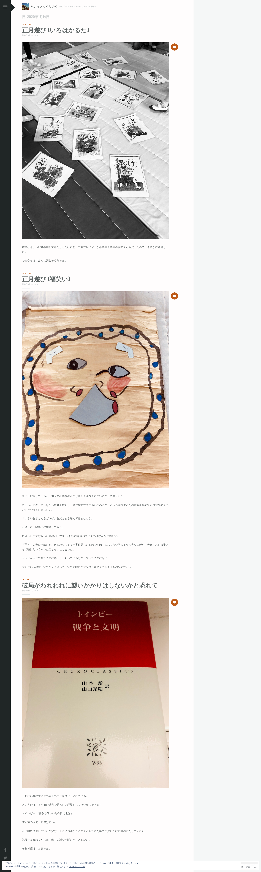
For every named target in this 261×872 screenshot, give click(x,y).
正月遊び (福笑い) (46, 279)
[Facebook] (5, 849)
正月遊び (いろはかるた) (55, 30)
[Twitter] (5, 857)
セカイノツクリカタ (44, 6)
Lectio (25, 580)
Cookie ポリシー (77, 866)
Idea (24, 24)
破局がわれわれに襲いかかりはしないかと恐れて (90, 585)
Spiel (30, 24)
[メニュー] (5, 8)
